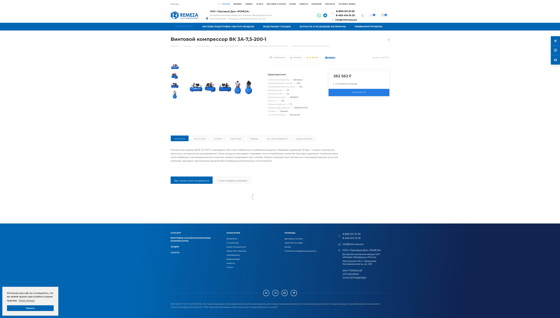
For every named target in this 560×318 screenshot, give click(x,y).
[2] (310, 57)
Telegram (275, 293)
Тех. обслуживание (277, 139)
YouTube (284, 293)
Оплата (218, 139)
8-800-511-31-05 (345, 11)
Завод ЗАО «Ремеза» (236, 251)
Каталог (176, 233)
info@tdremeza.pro (346, 19)
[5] (317, 57)
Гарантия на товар (294, 243)
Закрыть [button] (30, 308)
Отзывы (254, 139)
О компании (232, 243)
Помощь (290, 233)
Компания (233, 233)
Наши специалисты (236, 247)
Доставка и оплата (294, 238)
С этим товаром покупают (232, 180)
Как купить (200, 139)
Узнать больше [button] (27, 300)
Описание (179, 139)
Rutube (294, 293)
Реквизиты (231, 238)
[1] (307, 57)
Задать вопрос (304, 139)
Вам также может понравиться (191, 180)
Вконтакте (266, 293)
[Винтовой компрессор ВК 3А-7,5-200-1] (196, 87)
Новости (230, 263)
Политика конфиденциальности (300, 251)
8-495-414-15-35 (345, 15)
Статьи (229, 267)
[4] (315, 57)
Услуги (175, 252)
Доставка (236, 139)
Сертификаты (233, 255)
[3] (312, 57)
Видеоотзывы (233, 259)
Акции (175, 247)
